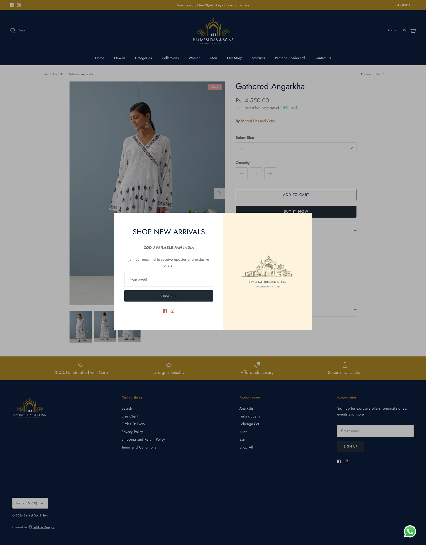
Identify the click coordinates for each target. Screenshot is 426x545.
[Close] (305, 218)
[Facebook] (165, 311)
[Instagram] (172, 311)
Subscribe (168, 296)
